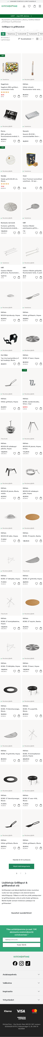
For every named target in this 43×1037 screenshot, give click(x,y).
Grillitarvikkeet (34, 20)
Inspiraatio (8, 991)
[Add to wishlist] (14, 96)
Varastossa (11, 34)
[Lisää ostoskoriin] (19, 96)
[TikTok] (28, 963)
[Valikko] (40, 6)
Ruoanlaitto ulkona (20, 20)
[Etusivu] (9, 6)
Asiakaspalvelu (10, 974)
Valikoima (7, 983)
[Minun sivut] (24, 6)
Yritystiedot (8, 1000)
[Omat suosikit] (29, 6)
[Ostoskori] (34, 6)
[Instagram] (21, 963)
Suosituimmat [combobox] (26, 39)
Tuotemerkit (33, 34)
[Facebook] (15, 963)
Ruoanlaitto (6, 20)
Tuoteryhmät (22, 34)
